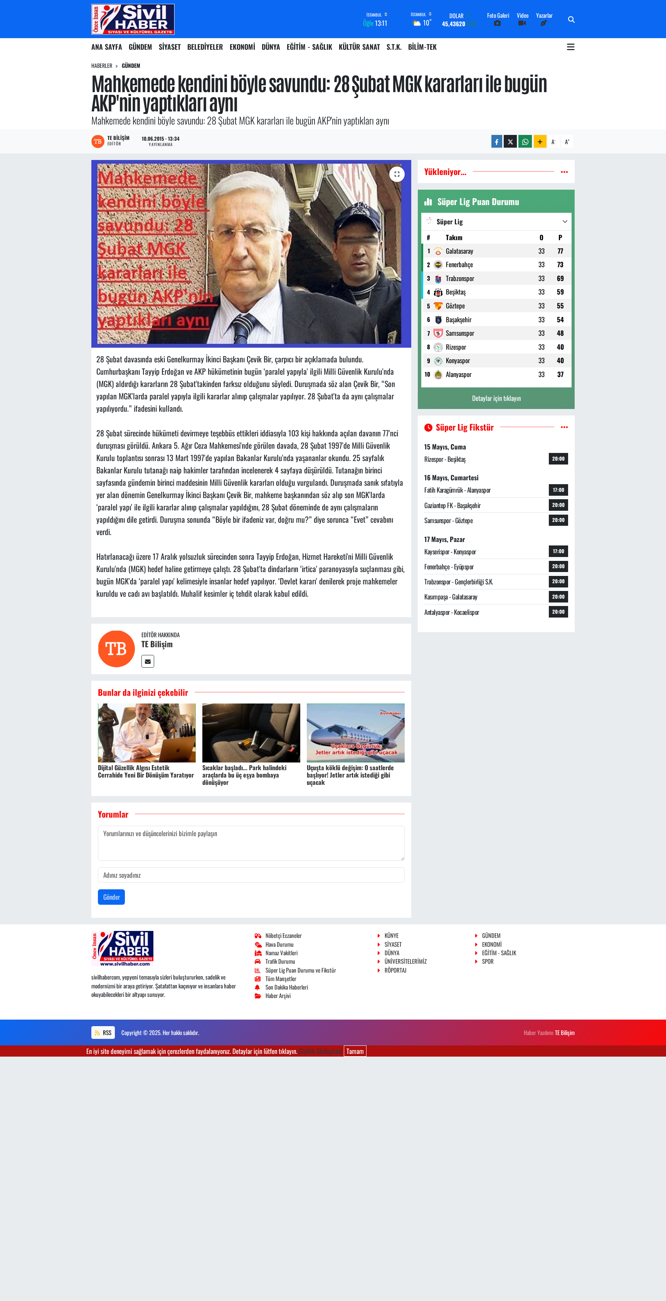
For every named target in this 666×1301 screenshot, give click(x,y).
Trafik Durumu (280, 961)
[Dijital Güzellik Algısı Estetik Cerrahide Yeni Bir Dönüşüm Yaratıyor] (147, 732)
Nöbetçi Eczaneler (284, 935)
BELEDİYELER (205, 47)
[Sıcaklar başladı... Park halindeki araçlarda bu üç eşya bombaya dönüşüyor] (251, 732)
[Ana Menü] (571, 46)
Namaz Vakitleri (282, 952)
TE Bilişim (157, 644)
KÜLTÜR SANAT (359, 47)
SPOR (488, 961)
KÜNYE (392, 935)
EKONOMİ (242, 47)
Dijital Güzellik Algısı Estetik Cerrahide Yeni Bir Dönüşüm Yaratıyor (146, 771)
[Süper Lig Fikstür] (564, 427)
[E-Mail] (147, 661)
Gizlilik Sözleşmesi (320, 1051)
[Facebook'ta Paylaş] (496, 141)
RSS (106, 1032)
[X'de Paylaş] (510, 141)
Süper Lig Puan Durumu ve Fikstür (301, 970)
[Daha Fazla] (540, 141)
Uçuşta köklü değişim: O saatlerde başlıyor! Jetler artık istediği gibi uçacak (350, 775)
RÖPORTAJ (395, 970)
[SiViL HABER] (133, 19)
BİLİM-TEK (422, 47)
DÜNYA (271, 47)
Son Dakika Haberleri (287, 987)
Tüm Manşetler (281, 978)
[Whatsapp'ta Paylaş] (525, 141)
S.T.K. (394, 47)
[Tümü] (564, 171)
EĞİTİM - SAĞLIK (309, 47)
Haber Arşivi (278, 995)
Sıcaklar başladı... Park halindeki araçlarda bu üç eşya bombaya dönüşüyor (244, 775)
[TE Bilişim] (116, 648)
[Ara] (571, 19)
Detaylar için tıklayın (496, 398)
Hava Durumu (280, 944)
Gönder (111, 897)
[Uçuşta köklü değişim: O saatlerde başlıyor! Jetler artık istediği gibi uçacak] (356, 732)
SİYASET (170, 47)
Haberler (101, 65)
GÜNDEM (140, 47)
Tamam (355, 1051)
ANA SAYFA (106, 47)
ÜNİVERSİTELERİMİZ (406, 961)
